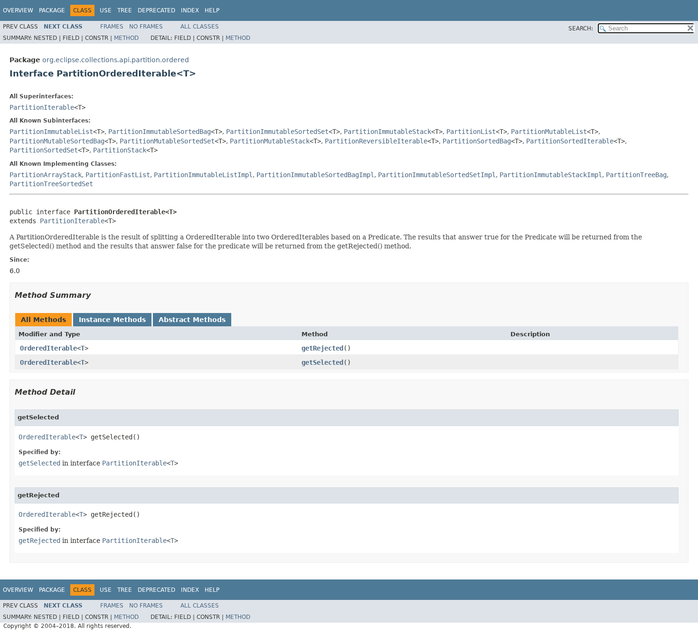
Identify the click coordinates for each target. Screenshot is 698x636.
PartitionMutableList (549, 131)
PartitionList (471, 131)
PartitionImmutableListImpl (203, 175)
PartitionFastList (117, 175)
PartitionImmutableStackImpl (551, 175)
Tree (124, 10)
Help (212, 10)
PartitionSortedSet (43, 150)
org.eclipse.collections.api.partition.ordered (115, 60)
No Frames (146, 26)
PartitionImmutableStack (387, 131)
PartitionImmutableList (51, 131)
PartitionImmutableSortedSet (277, 131)
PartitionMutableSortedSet (167, 141)
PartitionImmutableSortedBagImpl (315, 175)
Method (126, 38)
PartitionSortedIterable (569, 141)
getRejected (322, 348)
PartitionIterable (41, 107)
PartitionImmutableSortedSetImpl (437, 175)
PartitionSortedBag (477, 141)
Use (106, 10)
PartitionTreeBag (636, 175)
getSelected (322, 362)
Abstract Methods (192, 319)
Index (190, 10)
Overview (18, 10)
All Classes (199, 26)
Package (52, 10)
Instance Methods (112, 319)
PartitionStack (119, 150)
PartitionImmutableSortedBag (159, 131)
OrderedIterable (48, 348)
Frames (111, 26)
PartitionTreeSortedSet (51, 184)
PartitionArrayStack (45, 175)
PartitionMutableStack (270, 141)
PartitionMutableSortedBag (56, 141)
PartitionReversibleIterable (376, 141)
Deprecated (156, 10)
